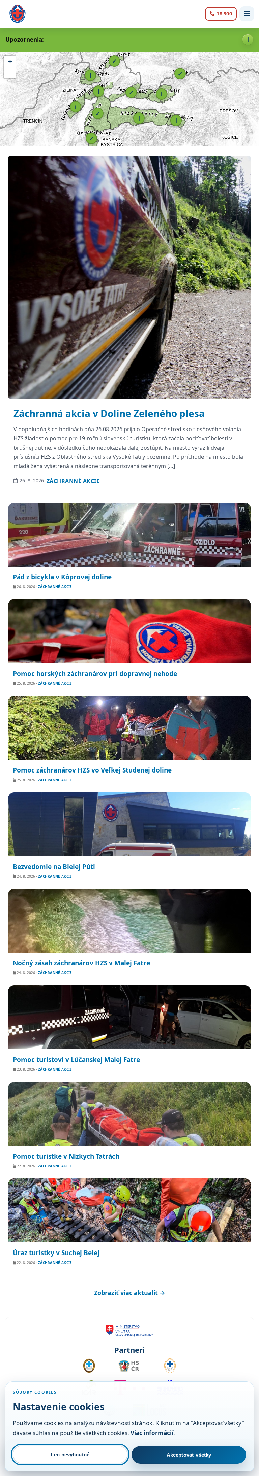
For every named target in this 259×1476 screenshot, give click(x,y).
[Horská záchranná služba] (17, 14)
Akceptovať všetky (189, 1455)
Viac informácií (152, 1433)
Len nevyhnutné (70, 1454)
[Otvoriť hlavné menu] (246, 13)
